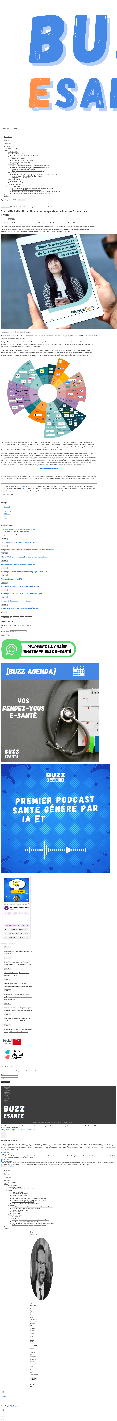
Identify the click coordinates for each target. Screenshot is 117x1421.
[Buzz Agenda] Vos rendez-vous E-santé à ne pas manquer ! (31, 166)
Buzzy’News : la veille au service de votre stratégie (28, 171)
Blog (5, 195)
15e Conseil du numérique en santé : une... (16, 601)
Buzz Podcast (16, 181)
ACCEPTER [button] (19, 1129)
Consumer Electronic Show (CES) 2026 (24, 169)
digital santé (4, 529)
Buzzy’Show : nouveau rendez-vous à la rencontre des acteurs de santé (34, 174)
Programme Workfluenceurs (21, 178)
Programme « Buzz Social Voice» (22, 160)
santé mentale (31, 529)
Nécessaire (6, 1152)
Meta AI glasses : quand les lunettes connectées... (19, 564)
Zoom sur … (7, 140)
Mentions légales (45, 1122)
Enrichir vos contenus (15, 179)
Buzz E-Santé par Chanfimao (65, 1122)
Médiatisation (12, 172)
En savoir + (33, 1129)
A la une (7, 207)
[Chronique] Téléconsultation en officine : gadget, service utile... (24, 572)
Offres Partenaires (14, 186)
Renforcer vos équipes (15, 153)
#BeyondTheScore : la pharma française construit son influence (24, 557)
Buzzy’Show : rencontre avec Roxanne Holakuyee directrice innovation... (28, 550)
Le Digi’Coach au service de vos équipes (25, 155)
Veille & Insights (13, 164)
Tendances (7, 143)
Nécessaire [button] (4, 1151)
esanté (13, 529)
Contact (6, 196)
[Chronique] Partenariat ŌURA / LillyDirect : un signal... (22, 593)
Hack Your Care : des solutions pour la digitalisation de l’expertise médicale (36, 191)
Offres (6, 150)
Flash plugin (14, 1406)
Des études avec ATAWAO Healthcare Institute (26, 190)
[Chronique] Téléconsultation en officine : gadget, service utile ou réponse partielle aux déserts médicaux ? (18, 997)
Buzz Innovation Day (18, 159)
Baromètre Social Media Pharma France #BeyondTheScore (30, 167)
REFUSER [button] (26, 1129)
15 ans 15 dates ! (13, 148)
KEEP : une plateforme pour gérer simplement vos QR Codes (31, 193)
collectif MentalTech (21, 486)
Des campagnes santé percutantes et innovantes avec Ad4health (32, 188)
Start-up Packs (13, 152)
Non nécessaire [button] (5, 1159)
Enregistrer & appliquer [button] (7, 1166)
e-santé (10, 529)
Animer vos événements (16, 183)
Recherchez (22, 200)
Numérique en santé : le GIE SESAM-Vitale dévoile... (20, 586)
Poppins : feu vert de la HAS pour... (14, 579)
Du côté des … (8, 137)
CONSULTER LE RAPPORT (49, 468)
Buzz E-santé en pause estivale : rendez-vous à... (18, 542)
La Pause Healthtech (14, 185)
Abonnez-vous (5, 635)
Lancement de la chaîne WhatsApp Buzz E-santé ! (27, 176)
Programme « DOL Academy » (21, 162)
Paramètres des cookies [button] (8, 1129)
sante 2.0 (24, 529)
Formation (11, 157)
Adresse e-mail (5, 631)
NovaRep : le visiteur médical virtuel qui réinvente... (20, 608)
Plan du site (36, 1122)
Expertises (7, 146)
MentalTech (18, 529)
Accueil (3, 207)
